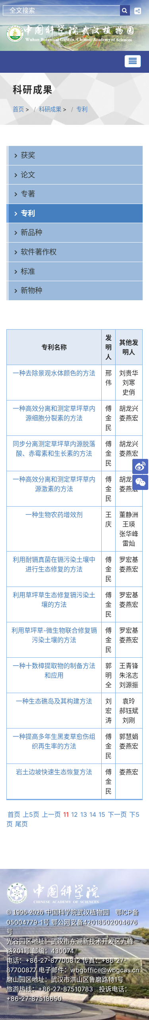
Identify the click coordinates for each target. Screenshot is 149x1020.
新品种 (31, 232)
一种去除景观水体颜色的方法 (54, 373)
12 (74, 814)
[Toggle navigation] (132, 61)
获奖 (28, 155)
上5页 (31, 814)
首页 (18, 109)
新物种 (31, 290)
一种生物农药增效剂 (54, 515)
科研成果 (50, 109)
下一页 (117, 814)
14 (92, 814)
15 (102, 814)
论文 (28, 174)
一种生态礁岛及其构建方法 (54, 701)
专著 (28, 193)
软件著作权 (38, 251)
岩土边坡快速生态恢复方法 (54, 772)
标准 (28, 271)
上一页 (51, 814)
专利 (81, 109)
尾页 (21, 824)
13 (83, 814)
